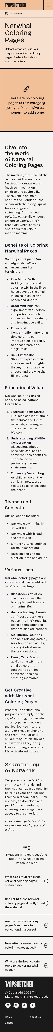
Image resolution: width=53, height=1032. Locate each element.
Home (8, 1017)
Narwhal (18, 13)
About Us (35, 1017)
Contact (10, 1022)
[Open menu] (48, 5)
